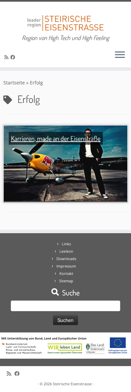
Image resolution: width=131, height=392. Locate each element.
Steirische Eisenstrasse (72, 383)
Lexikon (66, 251)
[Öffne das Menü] (120, 55)
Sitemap (66, 280)
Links (66, 243)
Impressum (66, 266)
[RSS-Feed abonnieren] (7, 57)
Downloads (66, 258)
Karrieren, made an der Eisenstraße (55, 138)
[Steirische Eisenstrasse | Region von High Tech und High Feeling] (65, 18)
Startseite (14, 82)
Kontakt (66, 273)
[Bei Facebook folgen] (13, 57)
